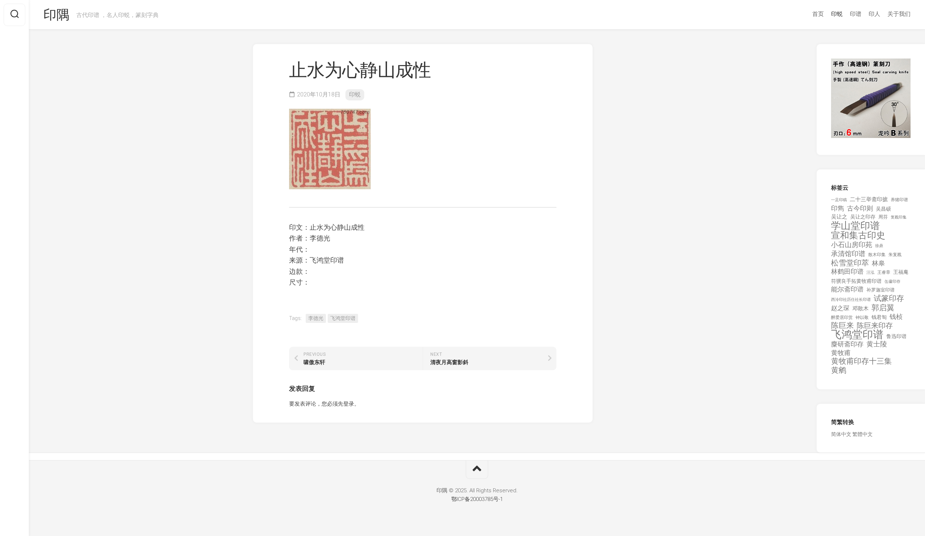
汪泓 (870, 272)
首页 (818, 13)
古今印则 (860, 208)
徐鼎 (879, 245)
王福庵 (900, 272)
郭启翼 (883, 308)
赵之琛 (840, 308)
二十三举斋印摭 (869, 199)
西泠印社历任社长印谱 (851, 299)
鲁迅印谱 (896, 336)
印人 (874, 13)
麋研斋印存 (847, 344)
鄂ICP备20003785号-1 (477, 499)
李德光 (315, 318)
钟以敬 (862, 317)
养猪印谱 (899, 199)
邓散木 (860, 308)
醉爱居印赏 (842, 317)
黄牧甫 (841, 352)
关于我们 (899, 13)
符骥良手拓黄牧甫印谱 (856, 281)
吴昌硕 (883, 209)
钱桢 (896, 316)
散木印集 (877, 254)
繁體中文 (862, 434)
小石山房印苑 (851, 245)
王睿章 (883, 272)
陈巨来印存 (875, 326)
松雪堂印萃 (850, 263)
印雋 (837, 208)
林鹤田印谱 (847, 271)
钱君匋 (879, 317)
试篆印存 (889, 298)
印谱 (855, 13)
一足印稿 (839, 200)
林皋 (878, 263)
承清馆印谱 (848, 254)
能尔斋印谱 (847, 289)
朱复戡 (895, 254)
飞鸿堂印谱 (343, 318)
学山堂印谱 (855, 226)
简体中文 (841, 434)
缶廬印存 (892, 281)
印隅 (56, 14)
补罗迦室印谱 (880, 290)
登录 (348, 404)
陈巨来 (842, 325)
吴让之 (839, 216)
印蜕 (837, 13)
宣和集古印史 (858, 235)
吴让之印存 (862, 217)
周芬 (883, 217)
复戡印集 (899, 217)
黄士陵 (876, 344)
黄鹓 (838, 370)
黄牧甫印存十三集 (861, 361)
